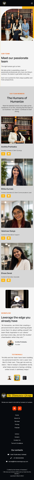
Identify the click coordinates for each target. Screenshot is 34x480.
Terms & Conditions (17, 443)
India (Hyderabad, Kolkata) (18, 454)
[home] (4, 3)
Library (17, 434)
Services (17, 421)
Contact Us (17, 440)
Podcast (17, 427)
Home (17, 415)
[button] (32, 3)
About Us (17, 418)
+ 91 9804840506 (18, 458)
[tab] (9, 378)
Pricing (17, 424)
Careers (17, 437)
